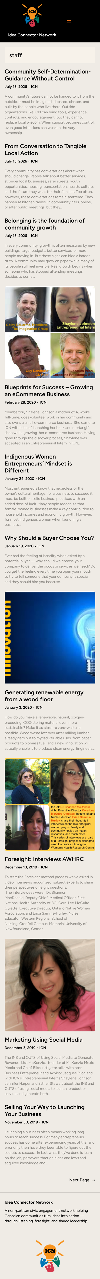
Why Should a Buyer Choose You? (49, 537)
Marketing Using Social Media (44, 1039)
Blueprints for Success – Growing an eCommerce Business (49, 391)
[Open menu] (69, 21)
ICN (34, 86)
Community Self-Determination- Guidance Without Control (48, 75)
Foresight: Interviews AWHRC (44, 858)
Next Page (82, 1180)
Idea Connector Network (32, 35)
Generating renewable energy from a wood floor (44, 696)
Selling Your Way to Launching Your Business (45, 1110)
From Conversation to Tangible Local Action (46, 149)
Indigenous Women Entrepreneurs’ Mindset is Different (38, 463)
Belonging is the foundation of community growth (45, 224)
